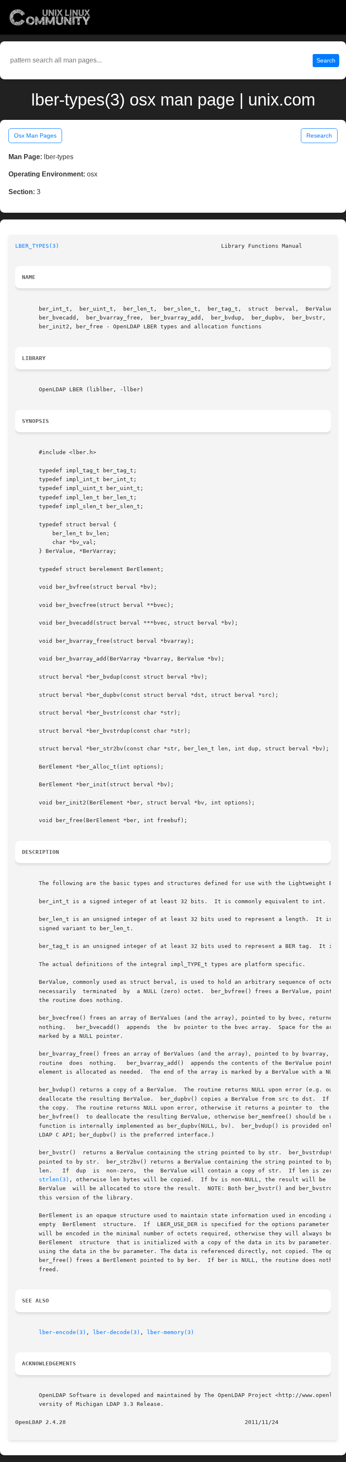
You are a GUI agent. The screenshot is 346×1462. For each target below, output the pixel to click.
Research (319, 135)
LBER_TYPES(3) (37, 246)
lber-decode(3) (116, 1332)
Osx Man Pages (35, 135)
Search (325, 60)
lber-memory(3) (170, 1332)
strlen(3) (54, 1179)
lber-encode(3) (62, 1332)
